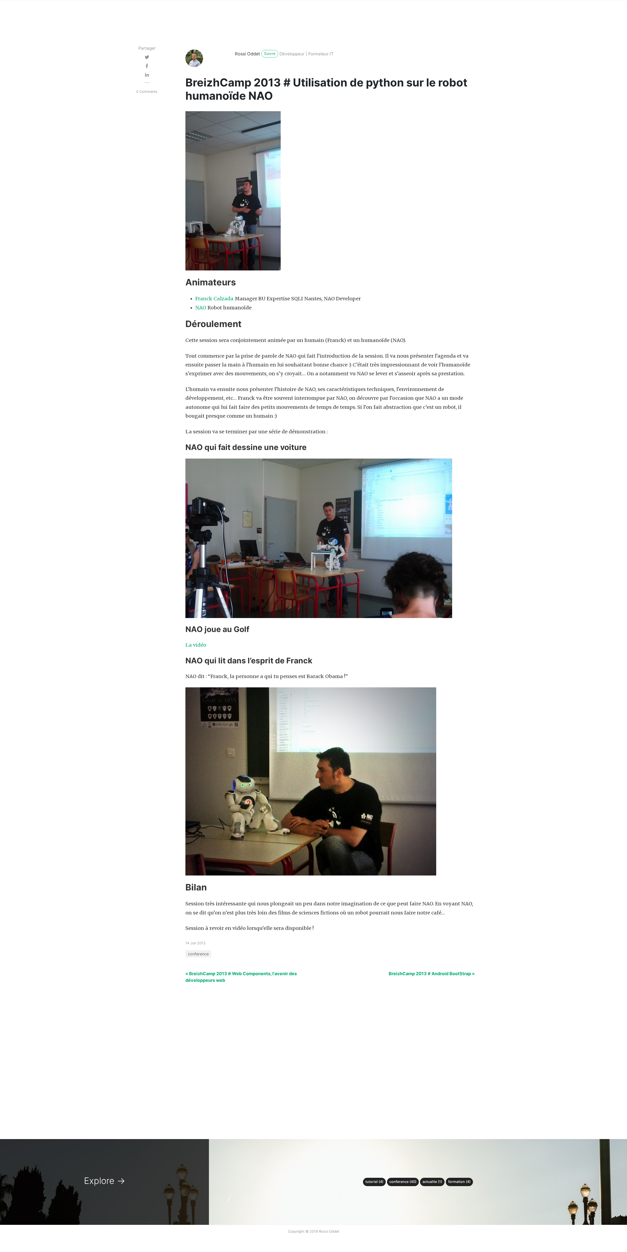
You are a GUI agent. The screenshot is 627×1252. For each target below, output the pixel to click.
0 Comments (146, 91)
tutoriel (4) (374, 1181)
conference (198, 953)
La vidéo (195, 645)
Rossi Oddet (247, 53)
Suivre (270, 53)
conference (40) (402, 1181)
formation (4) (459, 1181)
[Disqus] (313, 1058)
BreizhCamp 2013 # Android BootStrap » (432, 973)
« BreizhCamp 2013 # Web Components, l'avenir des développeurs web (241, 977)
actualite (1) (432, 1181)
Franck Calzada (214, 299)
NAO (200, 308)
